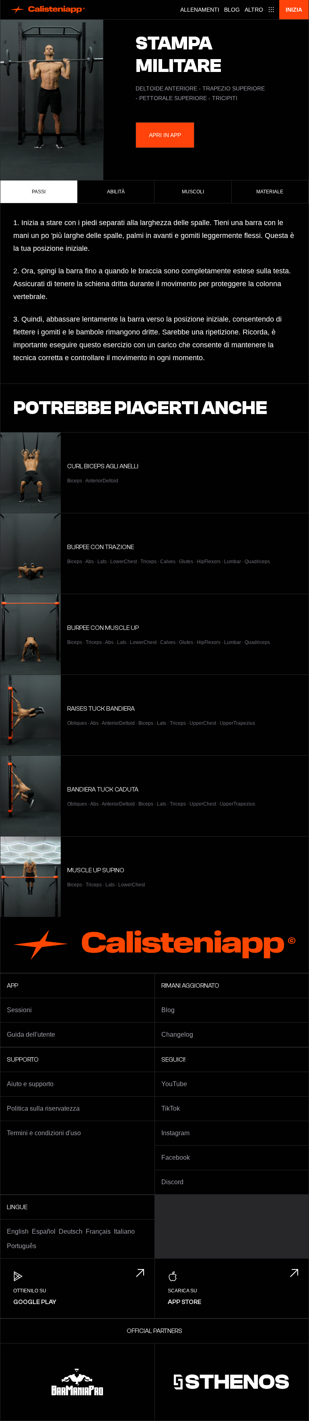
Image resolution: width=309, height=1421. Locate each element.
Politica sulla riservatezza (43, 1108)
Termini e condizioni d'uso (44, 1133)
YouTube (174, 1084)
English (18, 1231)
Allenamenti (199, 9)
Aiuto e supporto (30, 1084)
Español (44, 1231)
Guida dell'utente (31, 1034)
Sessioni (19, 1010)
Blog (232, 9)
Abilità (116, 192)
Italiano (124, 1231)
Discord (172, 1182)
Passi (38, 192)
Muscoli (193, 192)
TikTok (170, 1108)
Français (98, 1231)
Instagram (175, 1133)
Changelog (177, 1034)
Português (21, 1246)
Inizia (294, 9)
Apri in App (165, 135)
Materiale (269, 192)
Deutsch (70, 1231)
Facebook (175, 1157)
